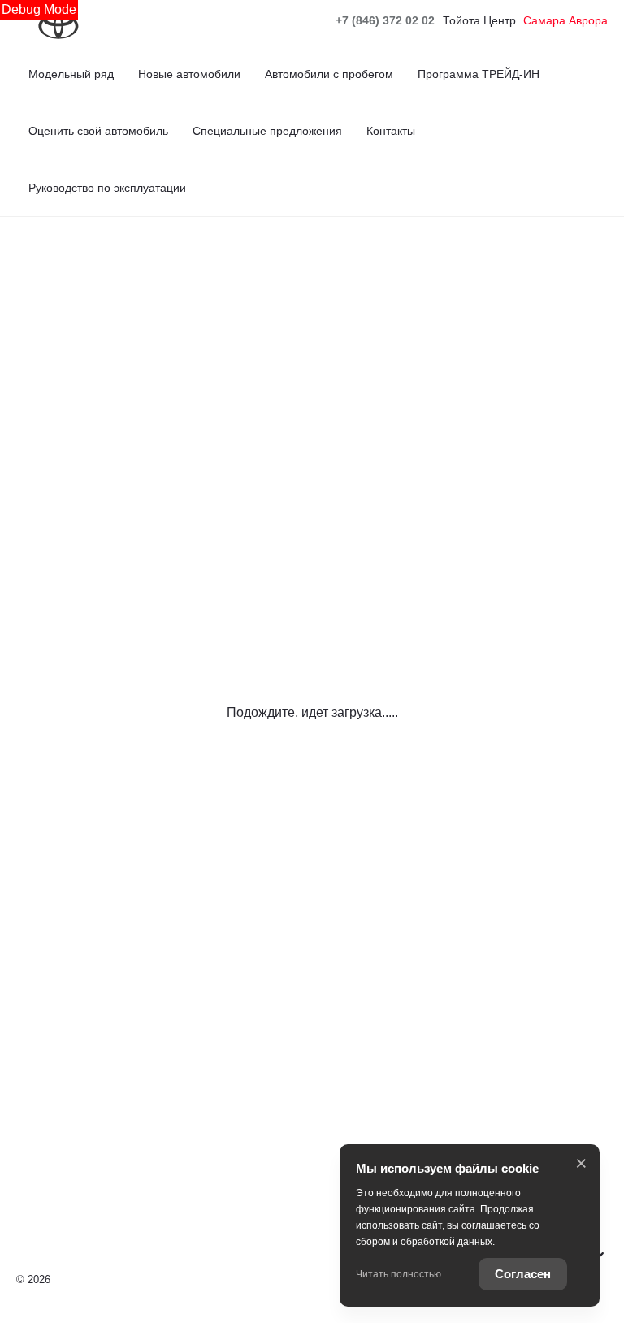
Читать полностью (398, 1274)
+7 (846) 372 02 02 (385, 20)
